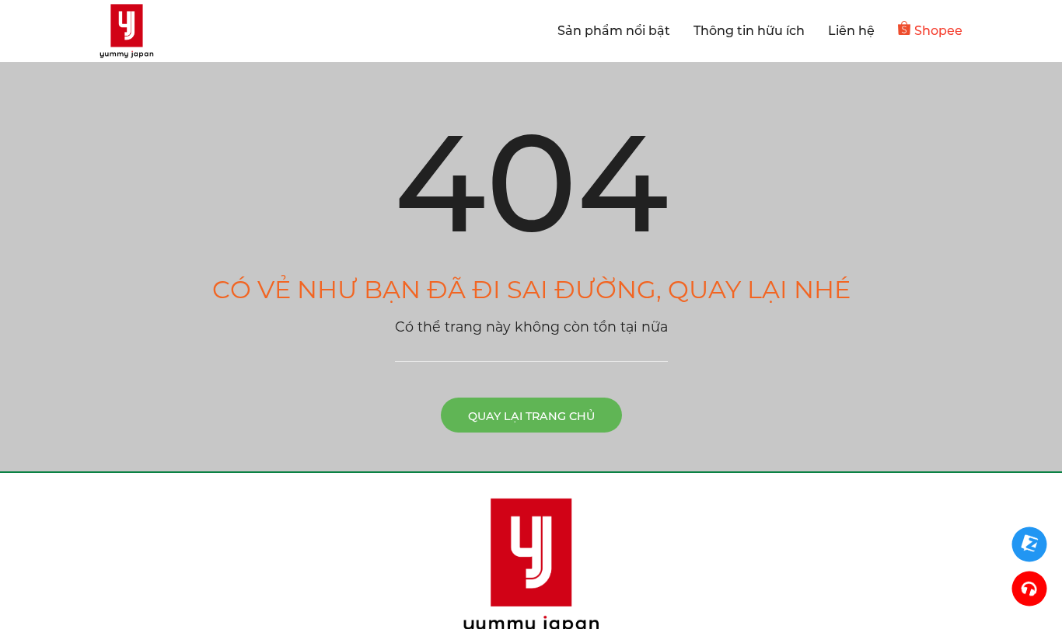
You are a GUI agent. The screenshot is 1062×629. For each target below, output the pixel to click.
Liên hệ (851, 30)
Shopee (938, 30)
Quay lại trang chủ (531, 416)
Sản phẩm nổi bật (613, 30)
